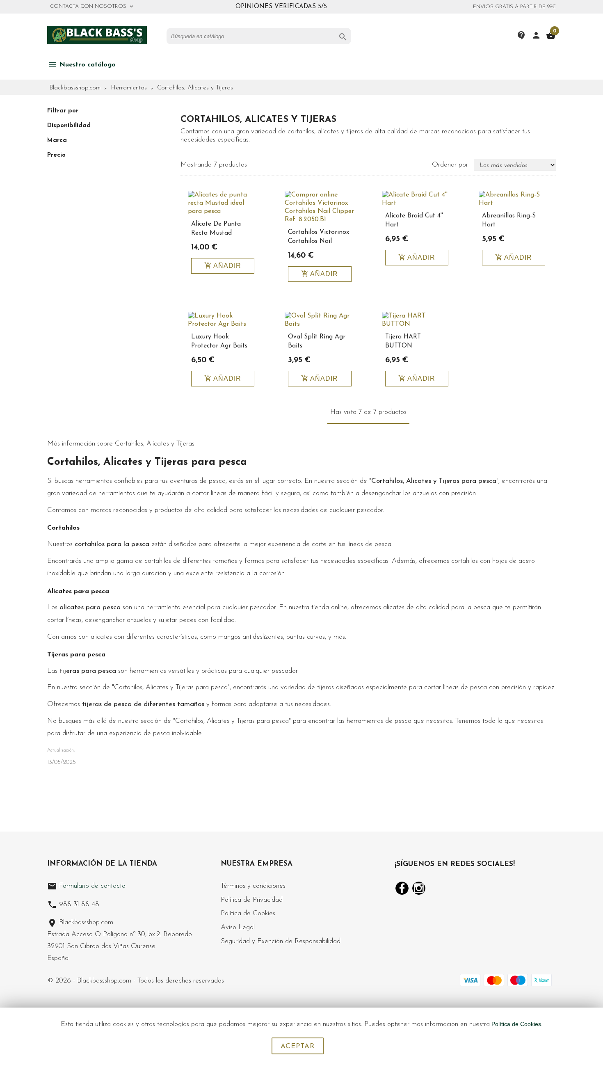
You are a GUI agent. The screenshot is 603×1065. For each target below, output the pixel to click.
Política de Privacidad (252, 899)
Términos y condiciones (253, 885)
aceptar (298, 1046)
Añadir (222, 265)
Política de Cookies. (517, 1024)
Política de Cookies (248, 913)
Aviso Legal (238, 927)
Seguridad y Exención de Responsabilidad (280, 941)
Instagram (418, 888)
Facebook (402, 888)
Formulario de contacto (86, 885)
